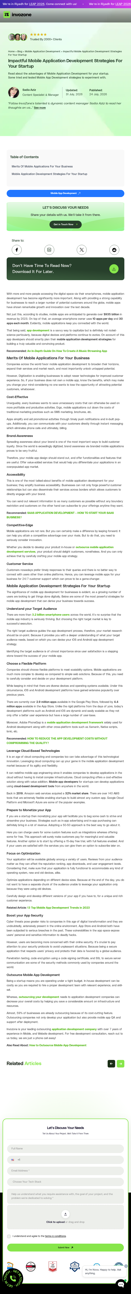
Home (11, 51)
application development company (74, 1029)
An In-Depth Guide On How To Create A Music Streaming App (67, 351)
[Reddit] (114, 250)
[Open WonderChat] (121, 1285)
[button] (10, 1160)
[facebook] (16, 249)
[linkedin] (49, 249)
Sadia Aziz (29, 90)
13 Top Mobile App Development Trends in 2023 (58, 907)
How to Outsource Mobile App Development (57, 1045)
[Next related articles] (120, 1063)
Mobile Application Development (42, 51)
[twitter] (81, 250)
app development (38, 330)
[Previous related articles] (111, 1063)
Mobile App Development (64, 193)
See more (40, 107)
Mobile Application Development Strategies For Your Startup (49, 174)
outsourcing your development (39, 997)
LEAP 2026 (37, 4)
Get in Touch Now (63, 224)
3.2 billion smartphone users (51, 614)
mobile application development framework (75, 722)
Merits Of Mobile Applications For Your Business (42, 166)
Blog (19, 51)
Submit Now (63, 1248)
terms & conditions (55, 1236)
